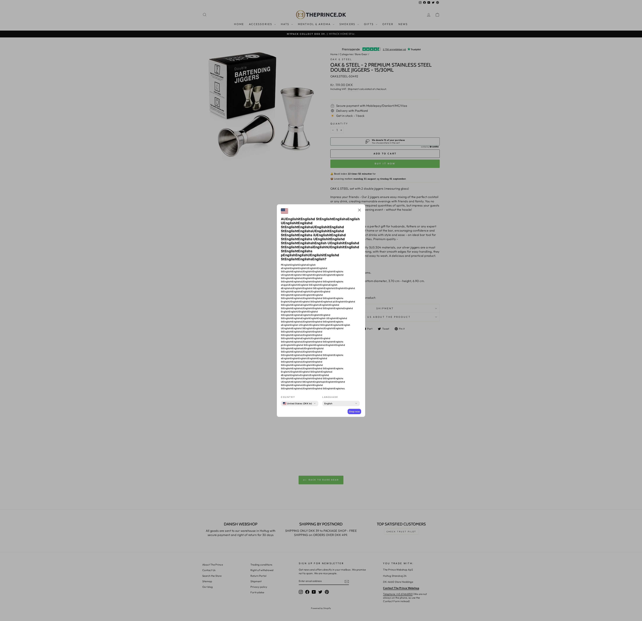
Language (330, 397)
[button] (359, 210)
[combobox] (297, 403)
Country (288, 397)
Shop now (354, 411)
